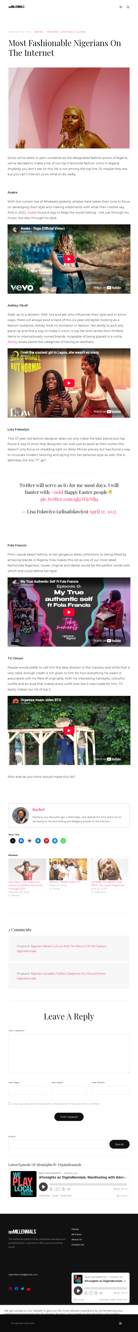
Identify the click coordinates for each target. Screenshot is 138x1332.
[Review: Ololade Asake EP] (68, 869)
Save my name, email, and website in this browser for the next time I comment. (56, 1103)
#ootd (57, 492)
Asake (32, 212)
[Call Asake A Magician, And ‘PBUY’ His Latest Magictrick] (109, 869)
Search (11, 1136)
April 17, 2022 (102, 511)
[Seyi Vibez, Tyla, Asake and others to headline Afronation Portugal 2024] (27, 869)
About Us (77, 1239)
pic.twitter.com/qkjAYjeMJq (69, 499)
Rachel (39, 32)
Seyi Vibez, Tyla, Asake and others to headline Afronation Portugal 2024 (25, 885)
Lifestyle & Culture (73, 32)
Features (53, 32)
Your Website (98, 1082)
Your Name (14, 1082)
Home (75, 1229)
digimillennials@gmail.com (23, 1274)
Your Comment (17, 1030)
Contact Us (78, 1244)
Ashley (13, 342)
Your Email (57, 1082)
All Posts (76, 1234)
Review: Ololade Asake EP (64, 881)
